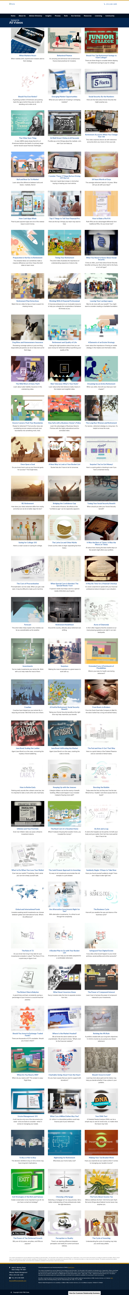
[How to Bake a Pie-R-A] (101, 203)
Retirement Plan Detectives (28, 301)
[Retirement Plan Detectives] (27, 286)
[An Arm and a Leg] (101, 814)
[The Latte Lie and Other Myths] (64, 527)
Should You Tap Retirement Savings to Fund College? (101, 56)
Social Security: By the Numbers (101, 97)
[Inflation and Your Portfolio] (27, 814)
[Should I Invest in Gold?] (101, 1060)
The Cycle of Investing (101, 1238)
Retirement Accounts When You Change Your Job (101, 136)
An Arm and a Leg (101, 829)
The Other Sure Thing (27, 138)
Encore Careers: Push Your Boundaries (27, 423)
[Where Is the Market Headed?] (64, 1018)
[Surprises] (64, 651)
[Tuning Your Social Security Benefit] (101, 488)
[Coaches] (27, 692)
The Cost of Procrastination (28, 584)
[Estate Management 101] (27, 1101)
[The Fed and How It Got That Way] (101, 733)
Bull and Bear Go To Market (28, 179)
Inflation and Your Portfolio (28, 829)
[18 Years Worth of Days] (101, 164)
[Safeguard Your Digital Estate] (101, 935)
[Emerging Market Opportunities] (64, 81)
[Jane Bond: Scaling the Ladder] (27, 733)
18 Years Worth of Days (101, 179)
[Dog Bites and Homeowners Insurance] (27, 327)
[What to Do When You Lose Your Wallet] (27, 855)
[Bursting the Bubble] (101, 772)
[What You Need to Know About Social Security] (101, 242)
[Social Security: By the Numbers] (101, 81)
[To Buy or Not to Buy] (27, 1142)
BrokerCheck (71, 1267)
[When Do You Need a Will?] (27, 1060)
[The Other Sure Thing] (27, 123)
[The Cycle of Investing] (101, 1223)
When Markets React (27, 55)
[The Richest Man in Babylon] (27, 977)
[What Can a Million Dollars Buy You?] (64, 1101)
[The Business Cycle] (101, 894)
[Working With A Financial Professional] (64, 286)
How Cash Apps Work (27, 218)
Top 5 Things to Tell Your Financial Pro (64, 218)
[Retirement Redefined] (64, 609)
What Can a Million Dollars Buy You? (64, 1116)
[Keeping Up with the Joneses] (64, 772)
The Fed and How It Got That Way (101, 748)
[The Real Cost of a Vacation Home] (64, 814)
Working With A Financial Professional (64, 301)
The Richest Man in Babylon (28, 992)
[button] (22, 16)
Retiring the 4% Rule (101, 1033)
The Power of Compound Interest (101, 992)
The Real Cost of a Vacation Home (64, 829)
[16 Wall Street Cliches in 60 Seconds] (64, 123)
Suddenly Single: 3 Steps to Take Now (101, 870)
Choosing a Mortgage (64, 1197)
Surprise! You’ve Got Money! (101, 464)
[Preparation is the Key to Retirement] (27, 242)
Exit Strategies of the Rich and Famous (27, 1197)
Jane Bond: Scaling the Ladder (28, 748)
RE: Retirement (28, 503)
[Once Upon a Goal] (27, 449)
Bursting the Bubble (101, 787)
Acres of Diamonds (101, 625)
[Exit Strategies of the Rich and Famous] (27, 1182)
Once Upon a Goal (27, 464)
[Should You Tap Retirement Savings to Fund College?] (101, 40)
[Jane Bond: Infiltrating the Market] (64, 733)
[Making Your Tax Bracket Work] (101, 1142)
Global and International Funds (27, 909)
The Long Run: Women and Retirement (101, 423)
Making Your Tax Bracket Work (101, 1158)
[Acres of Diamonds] (101, 609)
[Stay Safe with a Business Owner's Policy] (64, 408)
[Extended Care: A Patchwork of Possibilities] (101, 651)
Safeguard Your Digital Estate (101, 951)
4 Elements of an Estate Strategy (101, 342)
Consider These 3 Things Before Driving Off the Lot (64, 177)
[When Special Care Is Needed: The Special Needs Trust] (64, 568)
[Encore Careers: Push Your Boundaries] (27, 408)
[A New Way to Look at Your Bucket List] (64, 449)
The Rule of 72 (28, 951)
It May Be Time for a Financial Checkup (101, 584)
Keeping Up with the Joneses (64, 787)
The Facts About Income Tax (101, 1197)
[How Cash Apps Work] (27, 203)
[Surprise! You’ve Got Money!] (101, 449)
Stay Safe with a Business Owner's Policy (64, 423)
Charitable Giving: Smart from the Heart (64, 1075)
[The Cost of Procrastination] (27, 568)
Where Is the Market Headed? (64, 1033)
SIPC (111, 1278)
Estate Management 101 (28, 1116)
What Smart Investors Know (64, 992)
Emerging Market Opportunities (64, 97)
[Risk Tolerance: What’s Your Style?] (64, 369)
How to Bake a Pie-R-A (101, 218)
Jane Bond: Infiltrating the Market (64, 748)
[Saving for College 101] (27, 527)
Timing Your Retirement (64, 258)
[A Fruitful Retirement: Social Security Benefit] (64, 692)
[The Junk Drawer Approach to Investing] (64, 855)
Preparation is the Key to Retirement (27, 258)
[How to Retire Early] (27, 772)
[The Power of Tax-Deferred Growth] (27, 1223)
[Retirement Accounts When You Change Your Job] (101, 121)
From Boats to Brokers (101, 707)
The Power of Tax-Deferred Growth (27, 1238)
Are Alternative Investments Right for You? (64, 910)
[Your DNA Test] (101, 1101)
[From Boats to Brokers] (101, 692)
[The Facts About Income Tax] (101, 1182)
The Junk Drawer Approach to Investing (64, 870)
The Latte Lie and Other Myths (64, 542)
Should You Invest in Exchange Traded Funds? (28, 1034)
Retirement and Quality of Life (64, 342)
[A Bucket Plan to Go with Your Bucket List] (64, 935)
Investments (28, 666)
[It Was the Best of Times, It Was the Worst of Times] (101, 527)
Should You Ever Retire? (27, 97)
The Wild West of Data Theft (28, 384)
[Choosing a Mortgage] (64, 1182)
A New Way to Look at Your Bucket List (64, 464)
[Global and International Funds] (27, 894)
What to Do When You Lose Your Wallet (28, 870)
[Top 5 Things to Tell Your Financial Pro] (64, 203)
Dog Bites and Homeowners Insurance (27, 342)
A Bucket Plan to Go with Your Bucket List (64, 952)
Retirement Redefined (65, 625)
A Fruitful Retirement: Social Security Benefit (64, 708)
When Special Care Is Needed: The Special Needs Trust (64, 585)
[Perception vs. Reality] (64, 1223)
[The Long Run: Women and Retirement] (101, 408)
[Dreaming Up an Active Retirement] (101, 369)
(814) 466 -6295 (111, 4)
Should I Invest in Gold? (101, 1075)
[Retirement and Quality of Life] (64, 327)
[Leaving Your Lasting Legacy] (101, 286)
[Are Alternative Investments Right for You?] (64, 894)
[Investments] (27, 651)
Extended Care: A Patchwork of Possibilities (101, 667)
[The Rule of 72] (27, 935)
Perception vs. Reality (64, 1238)
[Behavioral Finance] (64, 40)
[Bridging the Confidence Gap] (64, 488)
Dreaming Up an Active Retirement (101, 384)
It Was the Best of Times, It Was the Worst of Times (101, 543)
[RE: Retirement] (27, 488)
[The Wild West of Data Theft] (27, 369)
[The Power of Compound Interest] (101, 977)
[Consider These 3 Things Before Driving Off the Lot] (64, 163)
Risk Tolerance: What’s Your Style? (64, 384)
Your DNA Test (101, 1116)
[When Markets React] (27, 40)
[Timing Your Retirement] (64, 242)
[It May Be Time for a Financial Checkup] (101, 568)
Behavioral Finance (64, 55)
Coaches (27, 707)
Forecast (27, 625)
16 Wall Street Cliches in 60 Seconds (64, 138)
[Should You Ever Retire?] (27, 81)
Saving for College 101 (28, 542)
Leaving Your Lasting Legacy (101, 301)
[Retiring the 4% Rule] (101, 1018)
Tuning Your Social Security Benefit (101, 503)
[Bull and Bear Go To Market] (27, 164)
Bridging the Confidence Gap (64, 503)
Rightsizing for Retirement (64, 1158)
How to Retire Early (28, 787)
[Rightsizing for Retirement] (64, 1142)
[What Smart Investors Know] (64, 977)
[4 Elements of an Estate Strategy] (101, 327)
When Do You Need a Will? (27, 1075)
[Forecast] (27, 609)
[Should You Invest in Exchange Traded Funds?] (27, 1018)
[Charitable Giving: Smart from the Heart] (64, 1060)
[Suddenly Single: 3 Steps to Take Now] (101, 855)
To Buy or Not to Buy (27, 1158)
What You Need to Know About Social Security (101, 259)
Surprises (64, 666)
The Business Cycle (101, 909)
